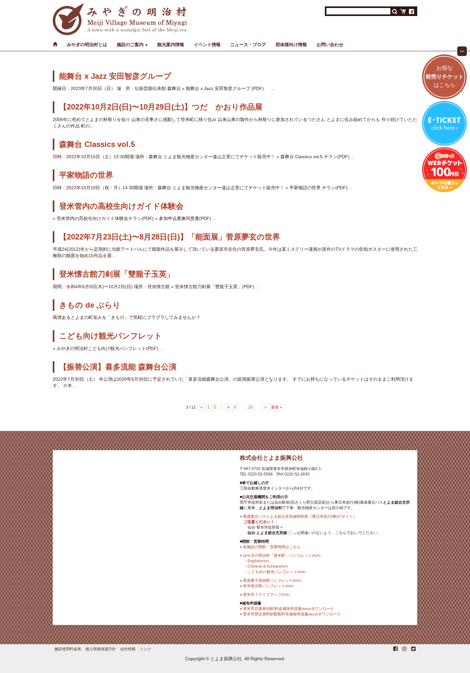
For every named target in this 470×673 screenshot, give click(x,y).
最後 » (276, 407)
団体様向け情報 (291, 44)
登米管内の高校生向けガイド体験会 (121, 206)
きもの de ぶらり (90, 305)
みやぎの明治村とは (87, 44)
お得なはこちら (445, 76)
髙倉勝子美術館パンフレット (272, 580)
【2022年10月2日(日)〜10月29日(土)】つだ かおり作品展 (160, 106)
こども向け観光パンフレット (110, 335)
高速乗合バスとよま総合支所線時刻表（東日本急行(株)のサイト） (300, 516)
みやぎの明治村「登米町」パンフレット (281, 555)
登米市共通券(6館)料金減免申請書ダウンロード (288, 608)
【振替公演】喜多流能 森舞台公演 (117, 366)
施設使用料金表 (67, 649)
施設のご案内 (130, 44)
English (258, 561)
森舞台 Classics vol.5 (97, 144)
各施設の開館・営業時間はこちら (272, 547)
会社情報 (128, 649)
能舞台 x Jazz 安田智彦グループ (115, 76)
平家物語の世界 (86, 175)
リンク (145, 649)
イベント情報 (207, 44)
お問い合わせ (330, 44)
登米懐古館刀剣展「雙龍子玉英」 (116, 274)
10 (250, 407)
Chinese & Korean (267, 566)
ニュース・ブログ (248, 44)
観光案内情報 (170, 44)
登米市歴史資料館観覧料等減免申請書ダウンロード (292, 614)
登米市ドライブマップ (266, 594)
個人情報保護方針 (100, 649)
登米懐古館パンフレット (268, 586)
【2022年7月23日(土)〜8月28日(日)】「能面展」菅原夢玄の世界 (169, 236)
